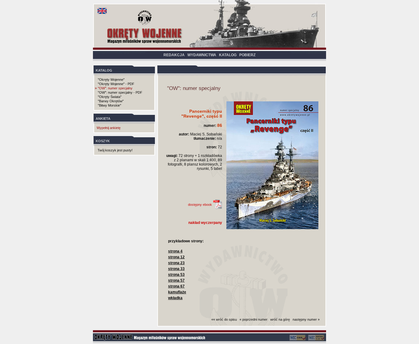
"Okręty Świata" (109, 97)
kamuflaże (177, 292)
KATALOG (227, 55)
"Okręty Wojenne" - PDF (116, 84)
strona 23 (176, 263)
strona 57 (176, 280)
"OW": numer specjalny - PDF (120, 92)
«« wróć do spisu (224, 319)
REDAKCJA (174, 55)
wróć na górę (280, 319)
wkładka (175, 298)
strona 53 (176, 274)
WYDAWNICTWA (201, 55)
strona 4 (175, 251)
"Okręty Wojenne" (111, 79)
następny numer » (306, 319)
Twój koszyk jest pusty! (115, 150)
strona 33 (176, 269)
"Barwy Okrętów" (111, 101)
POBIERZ (247, 55)
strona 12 (176, 257)
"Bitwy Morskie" (109, 105)
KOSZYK (103, 141)
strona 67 (176, 286)
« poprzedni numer (253, 319)
